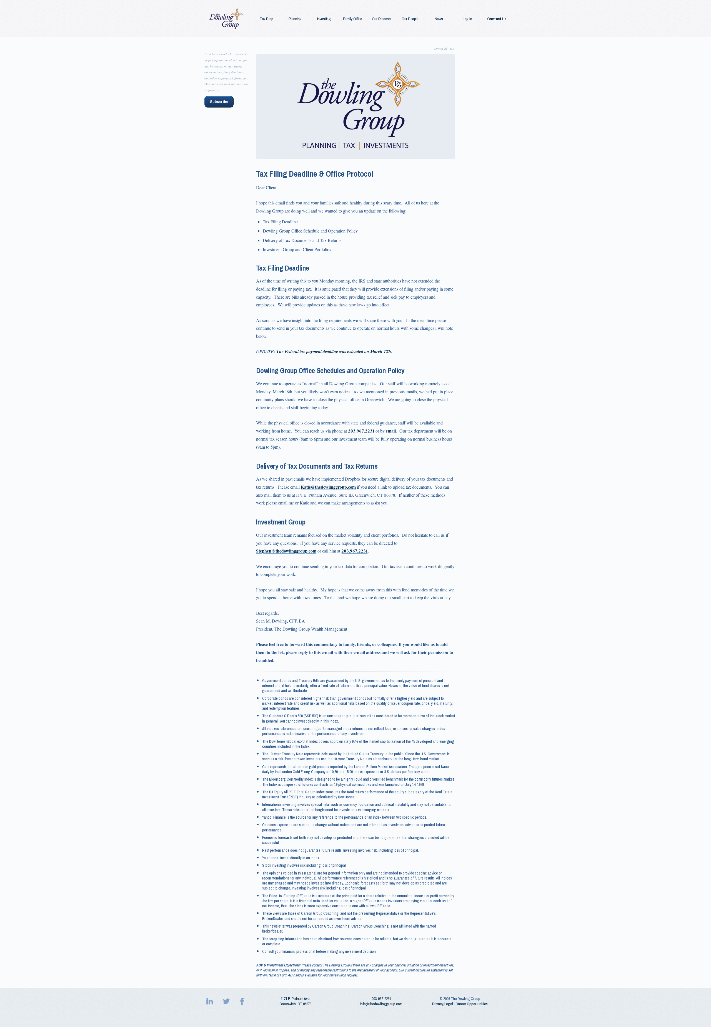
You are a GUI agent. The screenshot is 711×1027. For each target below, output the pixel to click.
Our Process (381, 19)
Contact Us (497, 19)
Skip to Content (13, 3)
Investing (324, 19)
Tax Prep (266, 19)
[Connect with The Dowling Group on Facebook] (243, 1001)
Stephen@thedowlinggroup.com (286, 551)
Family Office (352, 19)
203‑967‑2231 (381, 998)
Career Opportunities (471, 1004)
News (439, 19)
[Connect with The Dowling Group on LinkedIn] (210, 1001)
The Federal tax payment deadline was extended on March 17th (333, 351)
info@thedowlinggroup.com (381, 1004)
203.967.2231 (361, 431)
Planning (295, 19)
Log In (467, 19)
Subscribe (219, 102)
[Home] (226, 18)
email (391, 431)
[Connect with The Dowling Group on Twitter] (226, 1001)
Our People (410, 19)
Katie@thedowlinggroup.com (328, 487)
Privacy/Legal (442, 1004)
